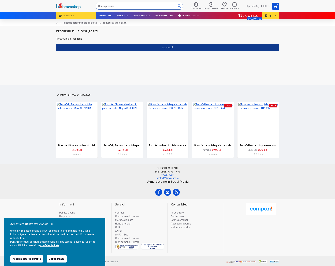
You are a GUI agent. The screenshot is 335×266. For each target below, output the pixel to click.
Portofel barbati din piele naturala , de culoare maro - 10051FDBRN (168, 145)
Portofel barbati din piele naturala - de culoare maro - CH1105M (259, 145)
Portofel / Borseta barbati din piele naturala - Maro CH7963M (77, 145)
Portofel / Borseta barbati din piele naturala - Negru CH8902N (123, 145)
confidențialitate (49, 245)
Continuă (167, 47)
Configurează (57, 258)
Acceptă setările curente (27, 258)
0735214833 (167, 175)
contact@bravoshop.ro (167, 178)
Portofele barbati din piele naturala (80, 22)
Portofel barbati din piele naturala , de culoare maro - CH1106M (213, 145)
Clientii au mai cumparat (74, 95)
